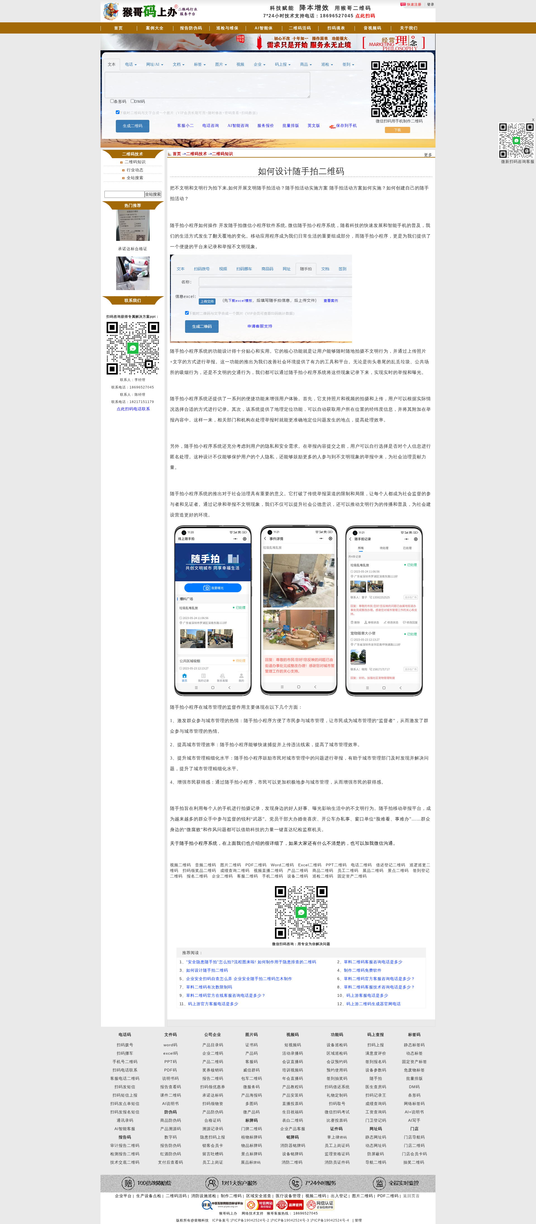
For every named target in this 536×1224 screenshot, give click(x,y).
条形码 (414, 1095)
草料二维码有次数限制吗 (209, 987)
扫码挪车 (125, 1053)
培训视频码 (292, 1070)
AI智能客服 (124, 1128)
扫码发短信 (124, 1087)
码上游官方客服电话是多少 (213, 1004)
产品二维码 (297, 870)
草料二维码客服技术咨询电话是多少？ (379, 987)
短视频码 (292, 1045)
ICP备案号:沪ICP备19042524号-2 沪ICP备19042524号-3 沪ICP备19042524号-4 (281, 1220)
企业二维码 (222, 876)
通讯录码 (125, 1120)
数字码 (170, 1137)
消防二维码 (292, 1162)
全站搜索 (135, 177)
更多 (428, 155)
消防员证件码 (337, 1162)
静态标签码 (414, 1045)
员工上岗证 (212, 1162)
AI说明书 (170, 1103)
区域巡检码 (337, 1053)
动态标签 (414, 1053)
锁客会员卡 (212, 1145)
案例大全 (155, 28)
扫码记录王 (375, 1095)
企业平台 (123, 1196)
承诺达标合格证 (132, 241)
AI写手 (414, 1120)
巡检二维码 (322, 876)
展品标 (251, 1162)
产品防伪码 (212, 1112)
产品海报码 (251, 1095)
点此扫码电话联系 (133, 409)
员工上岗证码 (337, 1145)
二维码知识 (135, 162)
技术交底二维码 (125, 1162)
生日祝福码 (292, 1112)
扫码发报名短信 (125, 1112)
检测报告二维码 (125, 1154)
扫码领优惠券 (212, 1087)
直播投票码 (292, 1103)
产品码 (251, 1053)
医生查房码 (375, 1087)
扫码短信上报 (125, 1095)
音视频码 (373, 28)
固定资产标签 (414, 1061)
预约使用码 (337, 1070)
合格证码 (212, 1120)
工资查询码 (375, 1112)
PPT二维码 (336, 865)
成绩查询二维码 (235, 870)
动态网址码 (375, 1145)
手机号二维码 (125, 1061)
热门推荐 (133, 205)
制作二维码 (231, 1196)
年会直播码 (292, 1078)
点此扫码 (365, 15)
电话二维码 (361, 865)
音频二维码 (205, 865)
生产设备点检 (148, 1196)
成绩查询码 (375, 1103)
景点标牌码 (251, 1154)
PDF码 (170, 1070)
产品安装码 (292, 1095)
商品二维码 (322, 870)
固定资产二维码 (353, 876)
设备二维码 (297, 876)
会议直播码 (292, 1061)
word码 (171, 1045)
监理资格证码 (337, 1154)
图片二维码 (230, 865)
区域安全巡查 (258, 1196)
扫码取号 (337, 1103)
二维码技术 (196, 153)
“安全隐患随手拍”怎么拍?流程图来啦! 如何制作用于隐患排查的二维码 (251, 962)
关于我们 (409, 28)
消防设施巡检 (203, 1196)
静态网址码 (375, 1137)
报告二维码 (212, 1078)
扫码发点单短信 (125, 1103)
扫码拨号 (125, 1045)
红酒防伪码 (170, 1154)
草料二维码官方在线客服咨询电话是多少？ (226, 995)
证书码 (251, 1045)
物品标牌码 (251, 1145)
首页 (118, 28)
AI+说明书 (414, 1112)
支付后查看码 (170, 1162)
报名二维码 (197, 876)
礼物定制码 (337, 1095)
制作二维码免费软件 (363, 970)
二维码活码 (300, 28)
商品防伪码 (170, 1120)
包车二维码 (251, 1078)
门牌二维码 (251, 1128)
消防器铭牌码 (292, 1145)
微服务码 (251, 1087)
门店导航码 (414, 1137)
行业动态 (135, 170)
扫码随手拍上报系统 (133, 291)
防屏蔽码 (375, 1154)
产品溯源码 (170, 1128)
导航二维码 (375, 1162)
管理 (358, 1220)
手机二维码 (272, 876)
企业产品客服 (292, 1128)
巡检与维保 (227, 28)
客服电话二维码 (125, 1078)
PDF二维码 (256, 865)
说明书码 (170, 1078)
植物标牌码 (251, 1137)
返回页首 (411, 1196)
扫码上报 (375, 1045)
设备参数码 (375, 1070)
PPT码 (170, 1061)
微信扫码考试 (337, 1112)
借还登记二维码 (390, 865)
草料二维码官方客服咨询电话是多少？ (379, 978)
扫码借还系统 (337, 1087)
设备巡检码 (337, 1045)
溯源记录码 (212, 1128)
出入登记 (339, 1196)
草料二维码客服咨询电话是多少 (373, 962)
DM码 (414, 1087)
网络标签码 (414, 1103)
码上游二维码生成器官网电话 (373, 1004)
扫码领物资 (212, 1103)
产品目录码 (212, 1045)
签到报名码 (375, 1061)
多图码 (251, 1103)
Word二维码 (282, 865)
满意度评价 (375, 1053)
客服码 (251, 1061)
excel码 (170, 1053)
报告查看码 (170, 1087)
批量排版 (414, 1078)
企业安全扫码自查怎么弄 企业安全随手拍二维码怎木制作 (239, 978)
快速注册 (414, 4)
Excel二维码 (310, 865)
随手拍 (376, 1078)
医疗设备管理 (288, 1196)
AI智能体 (264, 28)
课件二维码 (170, 1095)
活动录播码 (292, 1053)
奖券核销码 (212, 1070)
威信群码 (251, 1070)
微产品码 (251, 1112)
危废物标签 (414, 1070)
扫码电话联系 (125, 1070)
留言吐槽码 (212, 1154)
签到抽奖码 (337, 1078)
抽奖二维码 (413, 1162)
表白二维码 (292, 1120)
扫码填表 (336, 28)
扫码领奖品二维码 (199, 870)
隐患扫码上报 (212, 1137)
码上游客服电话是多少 (367, 995)
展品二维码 (373, 870)
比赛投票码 (337, 1120)
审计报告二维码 (125, 1145)
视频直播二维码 (268, 870)
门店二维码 (414, 1145)
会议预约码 (337, 1061)
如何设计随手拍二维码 (207, 970)
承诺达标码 (212, 1095)
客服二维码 (247, 876)
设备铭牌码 (292, 1154)
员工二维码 (348, 870)
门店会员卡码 (414, 1154)
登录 (430, 4)
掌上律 (333, 1137)
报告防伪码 (191, 28)
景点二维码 (398, 870)
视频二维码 (180, 865)
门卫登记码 (375, 1120)
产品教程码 (292, 1087)
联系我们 (133, 300)
